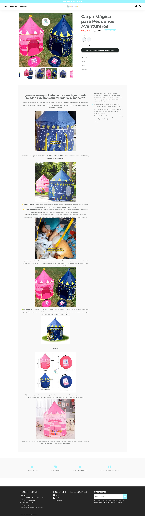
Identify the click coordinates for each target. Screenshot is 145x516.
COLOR (83, 35)
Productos (13, 6)
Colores (84, 69)
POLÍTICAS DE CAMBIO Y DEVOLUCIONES (32, 497)
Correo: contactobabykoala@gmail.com (31, 507)
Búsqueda (23, 495)
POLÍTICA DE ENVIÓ (25, 505)
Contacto (23, 6)
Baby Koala (34, 514)
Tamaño (85, 58)
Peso (83, 66)
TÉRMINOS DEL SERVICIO (27, 502)
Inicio (5, 6)
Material (84, 62)
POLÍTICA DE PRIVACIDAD (27, 500)
